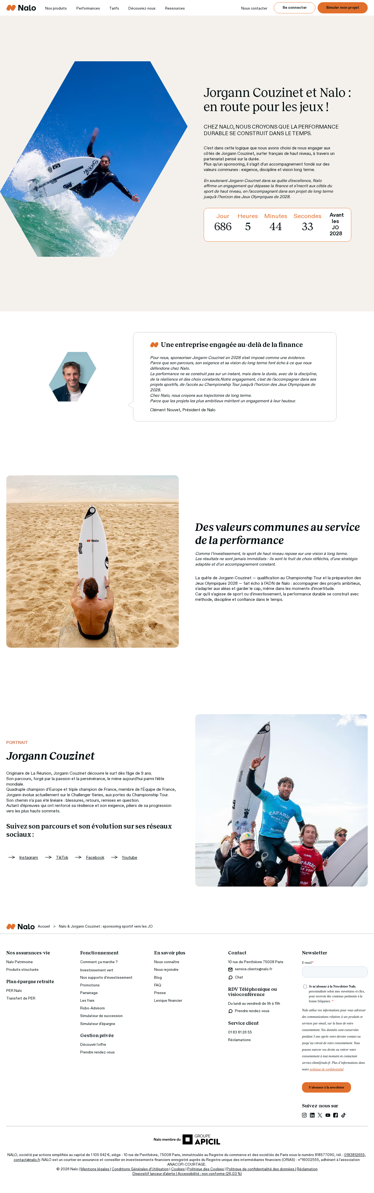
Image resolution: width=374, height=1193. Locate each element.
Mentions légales (95, 1169)
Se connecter (295, 8)
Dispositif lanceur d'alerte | (155, 1174)
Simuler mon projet (342, 8)
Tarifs (114, 8)
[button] (56, 8)
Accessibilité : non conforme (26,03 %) (210, 1174)
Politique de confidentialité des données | (261, 1169)
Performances (88, 8)
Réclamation (307, 1169)
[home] (21, 8)
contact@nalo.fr (27, 1160)
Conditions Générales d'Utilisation (140, 1169)
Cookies (178, 1169)
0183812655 (354, 1155)
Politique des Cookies (205, 1169)
